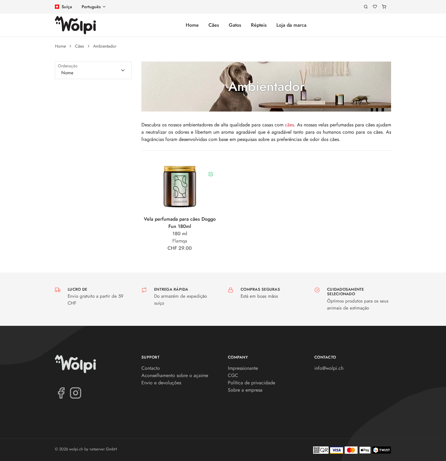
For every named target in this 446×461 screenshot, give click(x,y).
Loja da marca (291, 25)
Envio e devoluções (161, 382)
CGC (233, 375)
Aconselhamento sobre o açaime (174, 375)
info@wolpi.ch (328, 368)
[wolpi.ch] (75, 25)
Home (192, 25)
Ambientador (105, 46)
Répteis (259, 25)
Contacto (150, 368)
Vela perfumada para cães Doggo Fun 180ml (180, 222)
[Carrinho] (384, 6)
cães (289, 124)
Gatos (235, 25)
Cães (213, 25)
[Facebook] (61, 392)
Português (91, 7)
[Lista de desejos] (375, 6)
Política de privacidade (251, 382)
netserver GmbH (103, 449)
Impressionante (243, 368)
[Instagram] (75, 392)
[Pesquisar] (366, 6)
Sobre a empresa (245, 389)
